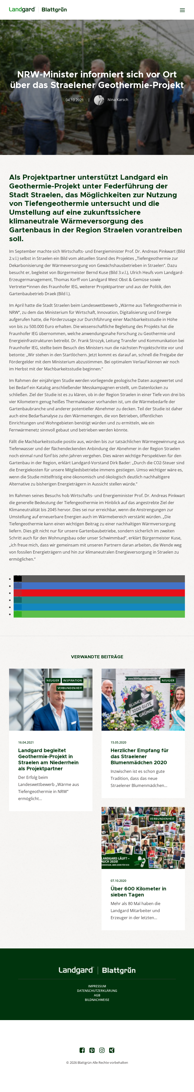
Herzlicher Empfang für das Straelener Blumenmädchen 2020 (139, 756)
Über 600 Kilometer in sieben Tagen (138, 891)
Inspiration (72, 680)
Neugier (52, 680)
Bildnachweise (97, 1000)
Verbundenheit (70, 688)
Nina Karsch (118, 99)
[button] (18, 579)
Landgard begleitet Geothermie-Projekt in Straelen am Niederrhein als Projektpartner (48, 759)
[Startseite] (97, 970)
